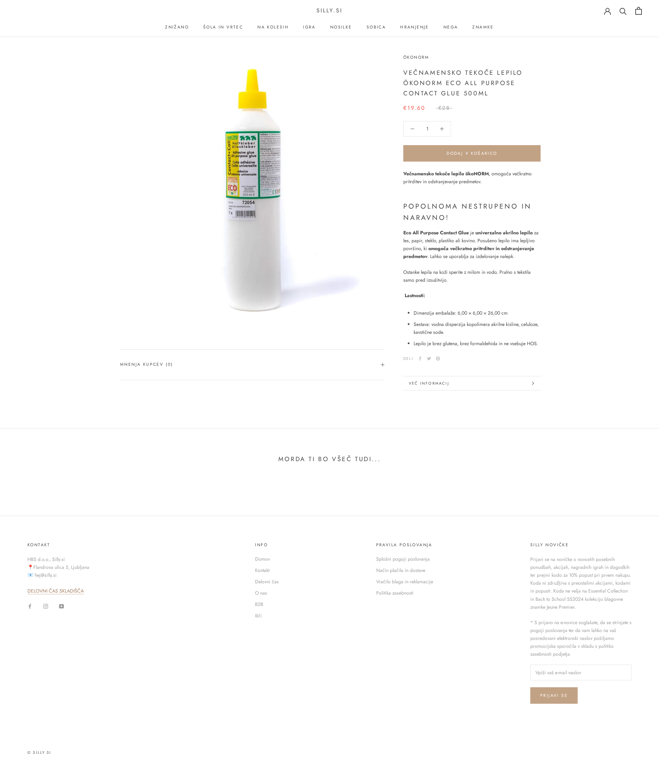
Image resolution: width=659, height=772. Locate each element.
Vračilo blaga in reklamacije (404, 581)
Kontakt (262, 570)
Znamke (483, 27)
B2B (259, 604)
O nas (261, 592)
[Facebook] (420, 358)
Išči (258, 615)
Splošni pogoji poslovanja (403, 558)
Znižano (177, 27)
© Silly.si (39, 752)
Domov (262, 558)
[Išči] (623, 10)
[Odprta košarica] (638, 11)
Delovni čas (267, 581)
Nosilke (341, 27)
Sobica (376, 27)
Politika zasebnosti (395, 592)
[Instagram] (45, 606)
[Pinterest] (438, 358)
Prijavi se (554, 695)
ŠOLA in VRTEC (223, 27)
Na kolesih (273, 27)
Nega (450, 27)
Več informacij (429, 383)
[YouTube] (61, 606)
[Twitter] (429, 358)
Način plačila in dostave (400, 570)
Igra (309, 27)
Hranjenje (414, 27)
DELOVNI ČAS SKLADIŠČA (55, 590)
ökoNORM (416, 57)
